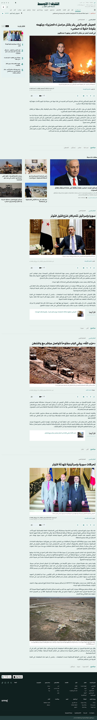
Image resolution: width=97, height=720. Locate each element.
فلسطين (66, 148)
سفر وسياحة (93, 705)
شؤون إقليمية (93, 695)
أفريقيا (85, 693)
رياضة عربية (84, 705)
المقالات (76, 686)
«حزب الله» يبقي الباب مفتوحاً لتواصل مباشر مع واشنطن (63, 343)
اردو (84, 2)
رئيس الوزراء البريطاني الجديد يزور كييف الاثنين (77, 13)
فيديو (24, 10)
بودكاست (19, 10)
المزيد (11, 10)
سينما (58, 690)
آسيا (85, 690)
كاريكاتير (75, 688)
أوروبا (85, 688)
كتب (58, 686)
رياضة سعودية (83, 702)
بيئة (49, 690)
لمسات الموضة (93, 707)
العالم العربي (91, 20)
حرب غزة (86, 148)
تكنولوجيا (46, 10)
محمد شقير (88, 390)
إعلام (58, 693)
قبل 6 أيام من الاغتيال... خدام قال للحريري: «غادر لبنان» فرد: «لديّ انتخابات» (12, 51)
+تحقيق (75, 707)
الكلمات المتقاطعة (47, 702)
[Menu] (94, 10)
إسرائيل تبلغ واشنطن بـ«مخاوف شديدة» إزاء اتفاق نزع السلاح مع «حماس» (11, 200)
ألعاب (15, 10)
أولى (87, 328)
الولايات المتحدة (83, 686)
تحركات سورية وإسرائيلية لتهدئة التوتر (73, 464)
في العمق (28, 10)
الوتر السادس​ (56, 688)
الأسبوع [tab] (3, 26)
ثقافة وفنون (58, 10)
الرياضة (33, 10)
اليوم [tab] (7, 26)
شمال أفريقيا (91, 690)
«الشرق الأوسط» (87, 89)
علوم (49, 688)
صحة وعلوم (52, 10)
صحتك (48, 686)
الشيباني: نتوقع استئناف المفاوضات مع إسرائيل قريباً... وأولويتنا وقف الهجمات (55, 312)
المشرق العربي (81, 19)
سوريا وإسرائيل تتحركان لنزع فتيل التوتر (73, 216)
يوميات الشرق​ (40, 10)
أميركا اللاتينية (83, 695)
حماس (79, 148)
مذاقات (94, 702)
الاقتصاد (64, 10)
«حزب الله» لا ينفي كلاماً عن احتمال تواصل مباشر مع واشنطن (60, 433)
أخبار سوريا (85, 667)
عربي (94, 2)
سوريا (82, 328)
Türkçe (87, 2)
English (91, 2)
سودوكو (48, 705)
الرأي (69, 10)
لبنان (82, 449)
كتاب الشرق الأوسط (73, 690)
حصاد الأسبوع (74, 702)
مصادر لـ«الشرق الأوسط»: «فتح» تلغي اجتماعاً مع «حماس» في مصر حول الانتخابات (12, 178)
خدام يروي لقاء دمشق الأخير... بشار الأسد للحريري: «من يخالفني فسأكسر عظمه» (12, 71)
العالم (72, 10)
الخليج (93, 688)
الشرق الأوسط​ (78, 10)
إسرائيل (73, 148)
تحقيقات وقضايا (74, 705)
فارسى (81, 2)
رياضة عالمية (84, 707)
